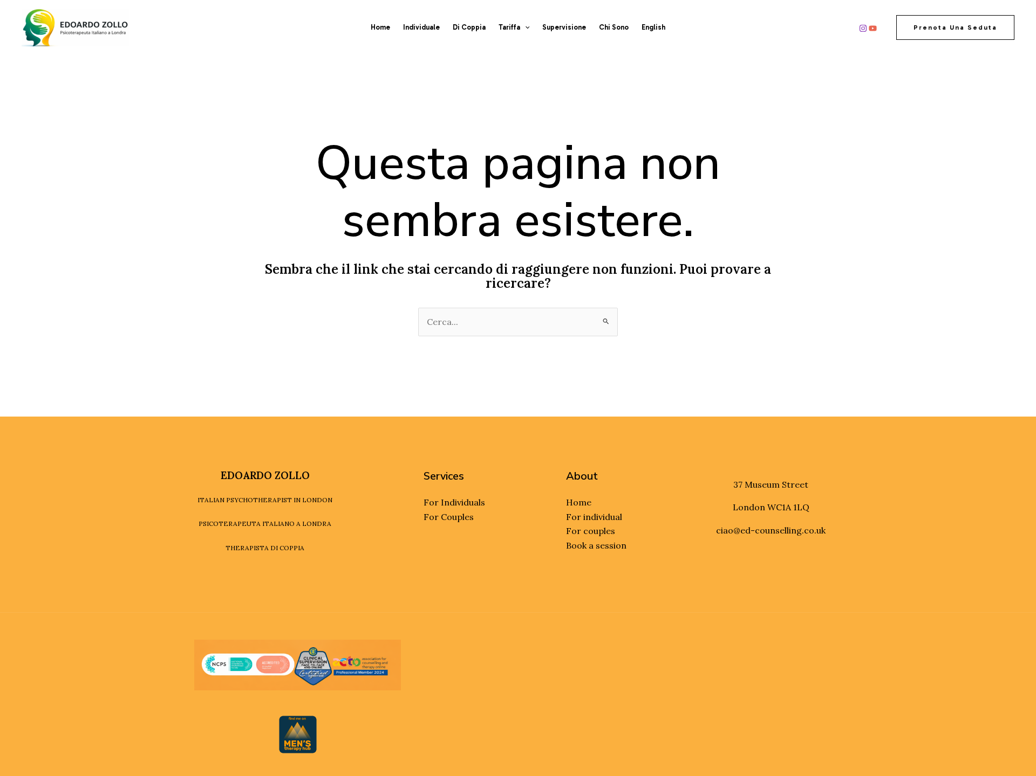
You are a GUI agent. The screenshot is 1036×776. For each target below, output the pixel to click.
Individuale (421, 27)
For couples (590, 530)
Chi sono (614, 27)
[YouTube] (873, 28)
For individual (594, 516)
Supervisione (564, 27)
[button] (525, 27)
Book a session (596, 545)
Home (380, 27)
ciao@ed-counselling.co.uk (771, 530)
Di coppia (469, 27)
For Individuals (454, 502)
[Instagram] (863, 28)
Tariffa (509, 27)
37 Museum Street (770, 484)
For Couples (449, 516)
